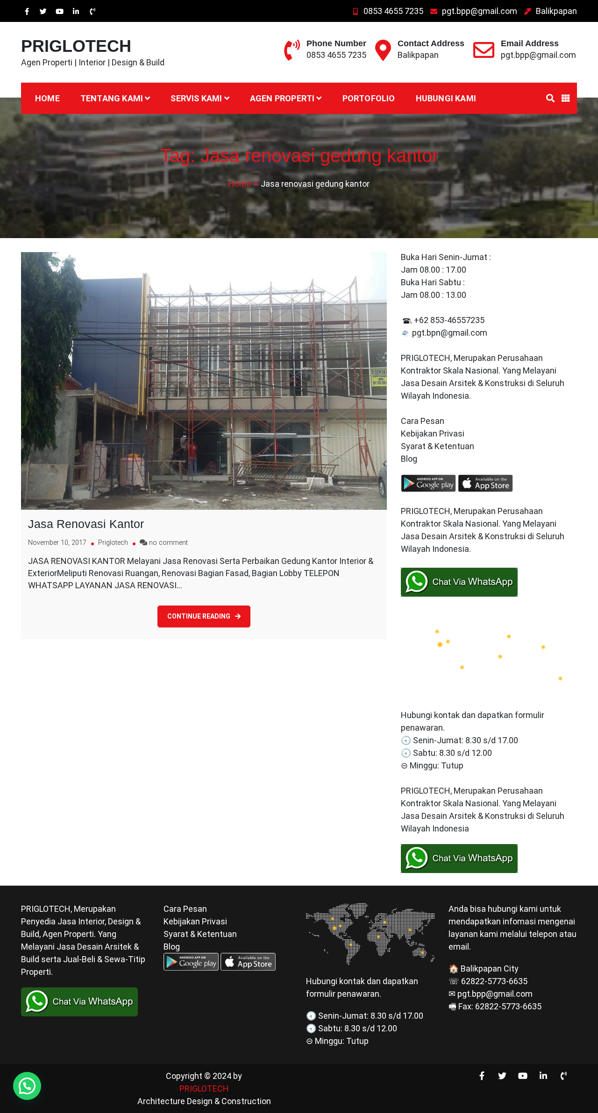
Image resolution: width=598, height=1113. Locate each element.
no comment (168, 543)
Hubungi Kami (446, 98)
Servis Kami (196, 98)
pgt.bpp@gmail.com (479, 11)
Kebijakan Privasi (432, 433)
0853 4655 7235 (393, 11)
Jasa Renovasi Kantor (86, 523)
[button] (27, 1086)
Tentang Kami (111, 98)
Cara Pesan (422, 421)
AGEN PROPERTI (282, 98)
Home (47, 98)
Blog (410, 459)
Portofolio (368, 98)
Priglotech (113, 543)
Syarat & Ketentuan (437, 446)
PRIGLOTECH (76, 46)
